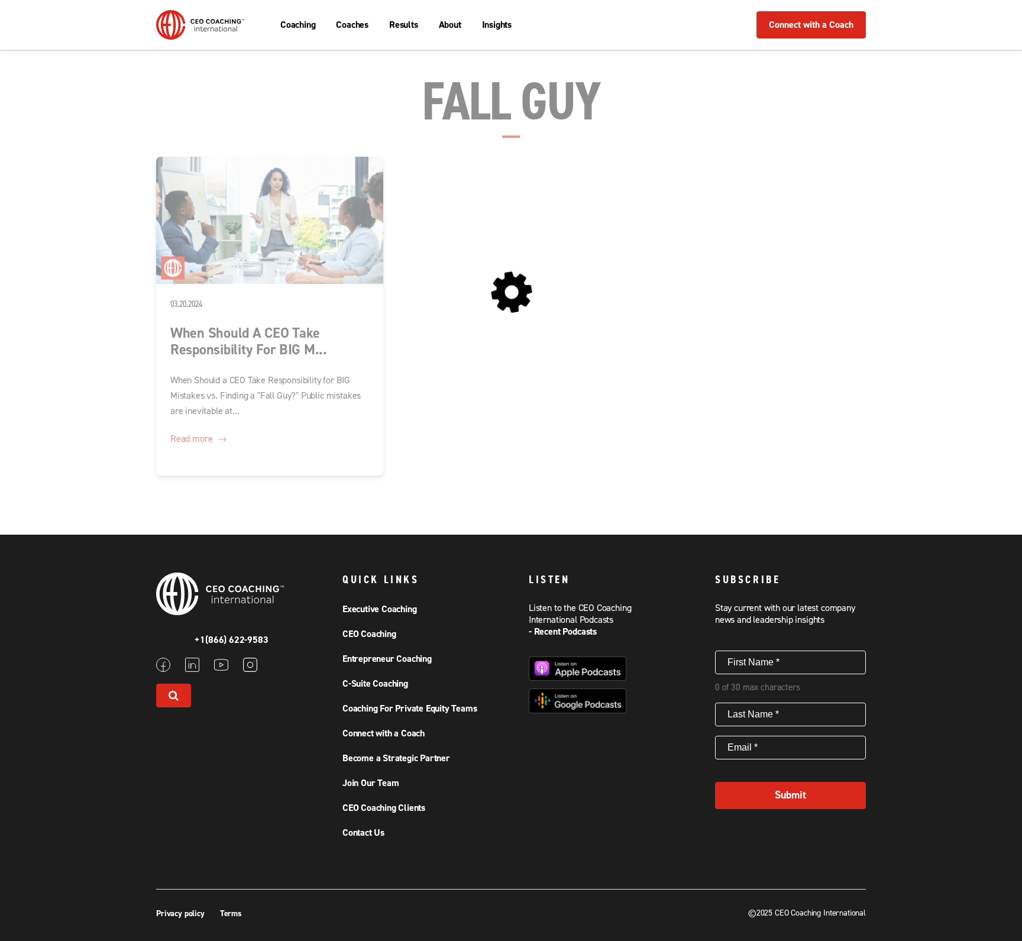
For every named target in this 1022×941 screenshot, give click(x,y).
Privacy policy (181, 913)
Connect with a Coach (811, 25)
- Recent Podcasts (563, 632)
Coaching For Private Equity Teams (409, 708)
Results (403, 25)
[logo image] (200, 34)
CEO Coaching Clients (383, 808)
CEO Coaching (369, 634)
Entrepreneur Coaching (387, 659)
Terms (231, 913)
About (450, 25)
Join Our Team (370, 783)
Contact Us (363, 833)
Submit (790, 795)
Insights (497, 25)
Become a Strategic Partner (396, 758)
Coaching (297, 25)
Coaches (352, 25)
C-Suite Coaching (375, 684)
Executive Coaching (379, 609)
